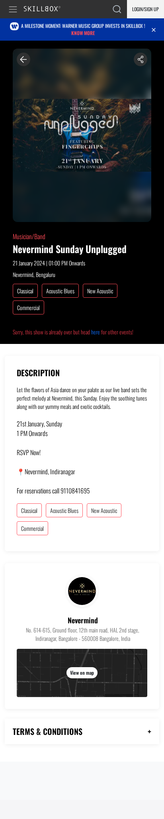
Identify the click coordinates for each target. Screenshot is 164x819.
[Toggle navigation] (14, 9)
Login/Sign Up (145, 9)
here (95, 332)
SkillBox (45, 9)
